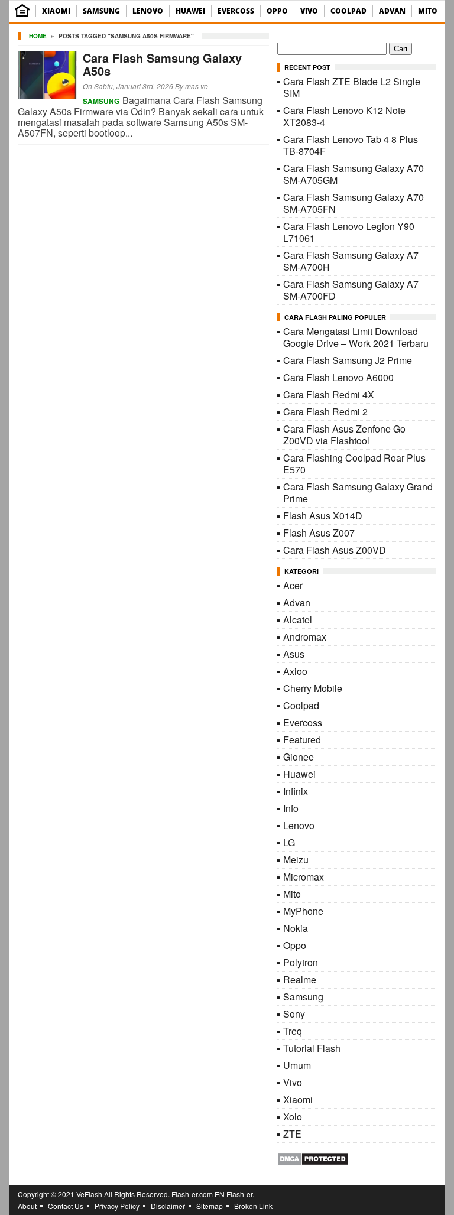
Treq (292, 1031)
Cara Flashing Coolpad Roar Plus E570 (354, 463)
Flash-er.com (192, 1194)
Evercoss (236, 11)
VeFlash (89, 1194)
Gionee (298, 757)
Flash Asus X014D (322, 515)
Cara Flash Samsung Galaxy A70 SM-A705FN (353, 203)
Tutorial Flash (311, 1048)
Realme (299, 979)
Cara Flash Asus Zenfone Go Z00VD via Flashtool (344, 434)
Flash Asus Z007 (319, 533)
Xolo (292, 1116)
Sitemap (209, 1206)
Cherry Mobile (312, 688)
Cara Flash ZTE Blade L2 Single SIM (351, 87)
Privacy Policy (117, 1206)
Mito (427, 11)
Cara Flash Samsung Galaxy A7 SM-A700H (351, 261)
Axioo (295, 671)
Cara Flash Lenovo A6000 (338, 377)
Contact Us (65, 1206)
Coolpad (348, 11)
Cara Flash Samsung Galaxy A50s (162, 64)
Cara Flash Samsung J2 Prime (347, 360)
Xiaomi (56, 11)
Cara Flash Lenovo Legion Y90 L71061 (348, 232)
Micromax (303, 876)
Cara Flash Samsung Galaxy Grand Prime (358, 492)
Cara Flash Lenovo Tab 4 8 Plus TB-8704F (350, 145)
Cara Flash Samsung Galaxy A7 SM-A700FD (351, 290)
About (27, 1206)
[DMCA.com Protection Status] (313, 1162)
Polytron (300, 962)
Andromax (304, 637)
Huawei (190, 11)
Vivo (309, 11)
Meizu (296, 859)
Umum (297, 1065)
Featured (302, 739)
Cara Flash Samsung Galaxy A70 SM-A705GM (353, 174)
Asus (293, 654)
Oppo (277, 11)
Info (291, 808)
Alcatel (297, 619)
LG (289, 842)
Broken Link (253, 1206)
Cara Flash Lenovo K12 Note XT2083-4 (344, 116)
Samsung (101, 11)
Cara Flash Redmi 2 (325, 411)
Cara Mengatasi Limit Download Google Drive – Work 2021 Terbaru (356, 337)
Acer (293, 585)
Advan (392, 11)
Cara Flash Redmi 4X (328, 394)
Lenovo (147, 11)
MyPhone (303, 911)
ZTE (292, 1134)
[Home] (22, 14)
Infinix (295, 791)
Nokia (295, 928)
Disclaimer (168, 1206)
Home (38, 36)
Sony (294, 1014)
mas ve (196, 86)
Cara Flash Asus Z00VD (334, 550)
